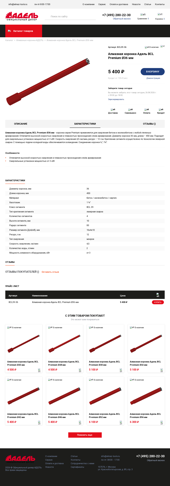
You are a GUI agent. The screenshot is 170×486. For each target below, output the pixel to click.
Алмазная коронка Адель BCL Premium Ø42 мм (22, 415)
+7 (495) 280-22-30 (116, 15)
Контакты (160, 4)
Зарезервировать (116, 99)
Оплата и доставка (119, 4)
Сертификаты (77, 467)
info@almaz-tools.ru (17, 4)
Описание (20, 123)
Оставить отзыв (50, 272)
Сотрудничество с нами (82, 463)
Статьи (147, 4)
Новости (136, 4)
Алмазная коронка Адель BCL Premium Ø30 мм (104, 363)
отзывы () (149, 123)
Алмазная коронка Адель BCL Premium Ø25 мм (22, 363)
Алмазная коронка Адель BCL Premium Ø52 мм (104, 415)
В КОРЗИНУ (152, 71)
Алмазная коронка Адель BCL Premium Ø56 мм (145, 415)
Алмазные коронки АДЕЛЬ (29, 40)
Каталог (9, 40)
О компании (88, 4)
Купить (158, 302)
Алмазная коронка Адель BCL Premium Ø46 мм (63, 415)
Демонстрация (153, 78)
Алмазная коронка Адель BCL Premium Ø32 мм (145, 363)
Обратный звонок (122, 19)
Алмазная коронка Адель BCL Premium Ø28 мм (63, 363)
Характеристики (85, 123)
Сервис (102, 4)
